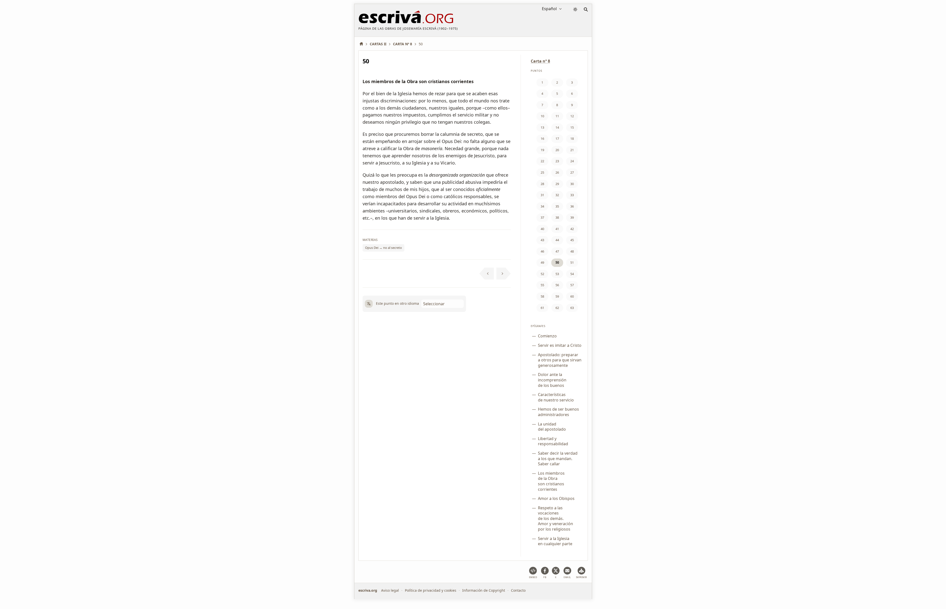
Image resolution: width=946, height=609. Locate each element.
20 (557, 150)
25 (542, 172)
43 (542, 240)
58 (542, 296)
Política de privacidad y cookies (430, 590)
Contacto (518, 590)
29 (557, 184)
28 (542, 184)
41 (557, 229)
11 (557, 116)
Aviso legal (390, 590)
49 (542, 262)
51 (572, 262)
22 (542, 161)
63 (572, 307)
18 (572, 138)
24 (572, 161)
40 (542, 229)
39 (572, 217)
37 (542, 217)
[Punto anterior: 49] (486, 274)
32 (557, 195)
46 (542, 251)
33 (572, 195)
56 (557, 285)
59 (557, 296)
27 (572, 172)
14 (557, 127)
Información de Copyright (483, 590)
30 (572, 184)
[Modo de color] (575, 9)
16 (542, 138)
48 (572, 251)
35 (557, 206)
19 (542, 150)
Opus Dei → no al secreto (383, 247)
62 (557, 307)
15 (572, 127)
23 (557, 161)
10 (542, 116)
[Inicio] (363, 44)
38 (557, 217)
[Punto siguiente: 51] (503, 274)
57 (572, 285)
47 (557, 251)
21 (572, 150)
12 (572, 116)
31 (542, 195)
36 (572, 206)
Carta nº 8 (540, 61)
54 (572, 274)
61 (542, 307)
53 (557, 274)
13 (542, 127)
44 (557, 240)
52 (542, 274)
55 (542, 285)
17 (557, 138)
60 (572, 296)
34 (542, 206)
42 (572, 229)
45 (572, 240)
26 (557, 172)
